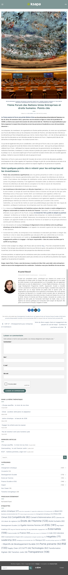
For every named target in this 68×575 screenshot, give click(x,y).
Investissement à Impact (14, 537)
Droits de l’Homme (47, 318)
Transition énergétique (8, 491)
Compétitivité (21, 517)
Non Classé (4, 488)
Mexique (40, 540)
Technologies (40, 548)
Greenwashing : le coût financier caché (14, 448)
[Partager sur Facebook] (29, 310)
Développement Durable (13, 101)
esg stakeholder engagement (38, 529)
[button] (2, 4)
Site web (6, 373)
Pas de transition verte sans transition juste (16, 431)
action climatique (10, 511)
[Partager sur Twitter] (32, 310)
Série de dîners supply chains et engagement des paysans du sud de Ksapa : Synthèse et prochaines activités (51, 324)
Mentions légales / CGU (17, 564)
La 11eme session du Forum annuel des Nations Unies (18, 117)
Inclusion (45, 533)
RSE (62, 318)
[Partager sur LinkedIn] (38, 310)
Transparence (38, 551)
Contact (62, 567)
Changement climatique (9, 468)
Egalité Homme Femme (33, 525)
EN (66, 4)
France (25, 533)
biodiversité (50, 511)
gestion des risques (36, 533)
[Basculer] (66, 468)
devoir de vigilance (12, 521)
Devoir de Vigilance (27, 101)
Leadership (8, 540)
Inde (52, 533)
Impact (3, 485)
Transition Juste (20, 552)
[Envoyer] (65, 457)
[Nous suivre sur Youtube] (40, 567)
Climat (6, 517)
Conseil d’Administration (43, 517)
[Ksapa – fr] (34, 4)
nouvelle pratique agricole (53, 540)
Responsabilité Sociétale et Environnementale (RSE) (37, 102)
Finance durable (13, 533)
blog (43, 246)
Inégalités (53, 536)
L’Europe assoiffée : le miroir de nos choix (15, 405)
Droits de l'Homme (38, 101)
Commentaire (8, 342)
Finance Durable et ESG (51, 101)
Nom (5, 357)
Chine (57, 514)
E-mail (6, 365)
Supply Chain (15, 548)
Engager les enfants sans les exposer (14, 425)
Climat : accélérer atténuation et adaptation (16, 412)
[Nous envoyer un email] (36, 567)
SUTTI (26, 548)
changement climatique (44, 514)
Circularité (4, 471)
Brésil (58, 511)
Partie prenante (56, 318)
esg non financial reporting (19, 529)
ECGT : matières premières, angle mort (13, 452)
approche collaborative (39, 511)
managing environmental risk (26, 540)
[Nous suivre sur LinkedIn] (38, 567)
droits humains (57, 521)
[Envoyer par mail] (35, 310)
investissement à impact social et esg (34, 537)
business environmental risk (10, 514)
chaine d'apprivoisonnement (28, 514)
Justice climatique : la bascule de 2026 (14, 418)
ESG (50, 524)
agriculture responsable (25, 511)
